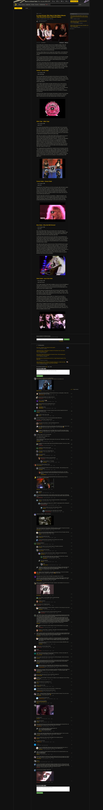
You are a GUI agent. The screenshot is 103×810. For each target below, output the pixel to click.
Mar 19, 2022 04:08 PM (48, 550)
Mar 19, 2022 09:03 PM (47, 445)
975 (40, 623)
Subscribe (66, 339)
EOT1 (39, 540)
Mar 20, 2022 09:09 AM (44, 735)
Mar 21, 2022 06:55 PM (50, 698)
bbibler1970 (38, 420)
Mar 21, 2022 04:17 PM (45, 695)
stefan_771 (38, 647)
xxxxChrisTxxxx (41, 667)
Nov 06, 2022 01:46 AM (44, 767)
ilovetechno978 (41, 408)
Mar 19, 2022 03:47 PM (45, 605)
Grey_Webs (38, 735)
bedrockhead (38, 635)
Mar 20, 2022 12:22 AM (46, 547)
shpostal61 (38, 623)
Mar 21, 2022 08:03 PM (45, 758)
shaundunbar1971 (39, 465)
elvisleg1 (40, 445)
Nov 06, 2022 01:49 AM (46, 540)
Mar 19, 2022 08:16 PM (44, 412)
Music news (41, 348)
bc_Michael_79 (41, 537)
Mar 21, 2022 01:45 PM (47, 749)
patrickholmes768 (41, 401)
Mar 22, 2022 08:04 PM (50, 508)
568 (41, 598)
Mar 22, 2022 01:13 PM (46, 415)
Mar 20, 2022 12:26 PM (48, 401)
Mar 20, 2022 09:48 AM (44, 738)
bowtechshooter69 (39, 654)
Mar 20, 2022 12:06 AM (48, 398)
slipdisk (42, 458)
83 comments (43, 42)
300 (42, 465)
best (46, 366)
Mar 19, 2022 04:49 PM (47, 448)
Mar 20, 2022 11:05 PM (44, 754)
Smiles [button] (42, 368)
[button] (71, 388)
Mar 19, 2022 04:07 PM (46, 390)
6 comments (78, 27)
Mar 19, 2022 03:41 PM (47, 455)
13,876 (45, 667)
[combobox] (53, 372)
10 (43, 408)
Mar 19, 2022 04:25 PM (45, 623)
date (51, 366)
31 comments (44, 352)
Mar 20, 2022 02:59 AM (47, 432)
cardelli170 (38, 412)
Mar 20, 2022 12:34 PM (47, 537)
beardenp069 (40, 469)
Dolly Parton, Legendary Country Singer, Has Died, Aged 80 (46, 347)
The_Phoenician (41, 20)
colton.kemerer (39, 497)
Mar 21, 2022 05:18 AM (47, 691)
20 (41, 650)
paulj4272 (38, 738)
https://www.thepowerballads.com (42, 701)
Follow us (62, 42)
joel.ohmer (38, 718)
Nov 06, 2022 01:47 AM (44, 782)
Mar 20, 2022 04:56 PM (47, 497)
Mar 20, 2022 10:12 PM (45, 595)
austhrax (40, 398)
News (37, 13)
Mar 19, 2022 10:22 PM (52, 558)
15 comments (45, 356)
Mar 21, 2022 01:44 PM (44, 679)
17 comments (45, 348)
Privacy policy (61, 341)
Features (75, 27)
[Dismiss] (88, 1)
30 (40, 441)
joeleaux (40, 415)
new (48, 366)
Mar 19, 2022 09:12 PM (46, 647)
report (51, 390)
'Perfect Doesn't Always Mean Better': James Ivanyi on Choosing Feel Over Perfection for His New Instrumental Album (79, 16)
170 (43, 398)
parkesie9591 (38, 441)
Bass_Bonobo (39, 595)
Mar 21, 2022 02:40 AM (45, 598)
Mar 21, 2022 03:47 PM (48, 408)
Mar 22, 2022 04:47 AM (50, 667)
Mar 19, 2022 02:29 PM (45, 441)
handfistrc (38, 650)
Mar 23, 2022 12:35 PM (56, 511)
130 (41, 647)
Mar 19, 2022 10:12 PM (46, 420)
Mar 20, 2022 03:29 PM (51, 474)
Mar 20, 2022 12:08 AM (48, 627)
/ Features (39, 13)
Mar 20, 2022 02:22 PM (46, 650)
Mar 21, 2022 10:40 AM (47, 675)
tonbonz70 (38, 489)
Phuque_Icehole (39, 390)
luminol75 (40, 547)
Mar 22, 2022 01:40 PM (44, 718)
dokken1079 (40, 749)
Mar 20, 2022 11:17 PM (48, 561)
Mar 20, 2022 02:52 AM (47, 609)
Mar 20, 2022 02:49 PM (47, 469)
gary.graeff (38, 679)
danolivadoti (40, 432)
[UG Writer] (45, 20)
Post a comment (39, 792)
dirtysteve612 (40, 448)
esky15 (40, 598)
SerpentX (44, 508)
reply (53, 390)
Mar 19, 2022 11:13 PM (44, 489)
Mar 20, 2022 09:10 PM (45, 745)
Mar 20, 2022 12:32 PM (45, 686)
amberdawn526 (39, 695)
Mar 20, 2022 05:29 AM (47, 465)
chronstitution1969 (39, 675)
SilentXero (42, 561)
